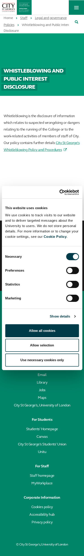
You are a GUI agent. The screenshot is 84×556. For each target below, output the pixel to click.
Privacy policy (42, 522)
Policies (9, 25)
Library (42, 382)
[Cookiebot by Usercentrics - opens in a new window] (60, 192)
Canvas (42, 437)
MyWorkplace (42, 483)
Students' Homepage (42, 429)
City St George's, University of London (42, 405)
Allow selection (42, 345)
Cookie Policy (55, 236)
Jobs (42, 390)
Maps (42, 398)
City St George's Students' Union (42, 444)
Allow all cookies (42, 331)
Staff (24, 18)
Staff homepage (42, 476)
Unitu (42, 452)
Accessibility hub (42, 515)
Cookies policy (42, 507)
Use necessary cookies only (42, 360)
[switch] (72, 270)
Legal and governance (51, 18)
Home (8, 18)
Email (42, 375)
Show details (60, 316)
